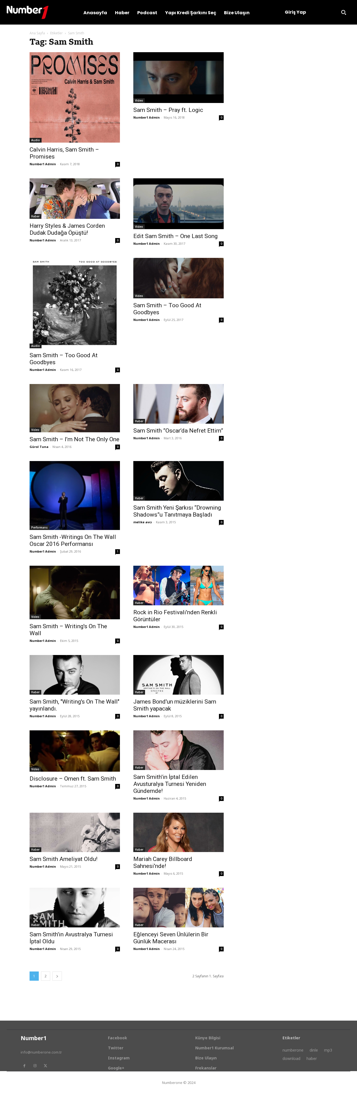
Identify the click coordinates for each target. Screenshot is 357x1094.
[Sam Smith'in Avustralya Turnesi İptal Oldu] (75, 907)
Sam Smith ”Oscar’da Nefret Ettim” (178, 430)
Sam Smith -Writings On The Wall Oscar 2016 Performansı (73, 540)
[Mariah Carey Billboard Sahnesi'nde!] (178, 832)
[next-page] (57, 976)
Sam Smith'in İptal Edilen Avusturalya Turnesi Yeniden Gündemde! (169, 784)
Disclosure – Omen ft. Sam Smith (73, 778)
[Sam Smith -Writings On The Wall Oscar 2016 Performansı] (75, 495)
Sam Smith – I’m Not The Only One (74, 439)
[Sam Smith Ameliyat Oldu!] (75, 832)
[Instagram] (34, 1065)
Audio (35, 140)
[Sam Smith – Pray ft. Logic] (178, 77)
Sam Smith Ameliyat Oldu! (63, 859)
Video (139, 100)
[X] (45, 1065)
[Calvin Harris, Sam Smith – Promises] (75, 97)
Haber (35, 216)
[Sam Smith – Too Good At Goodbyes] (75, 303)
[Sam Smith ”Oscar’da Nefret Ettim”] (178, 404)
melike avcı (142, 522)
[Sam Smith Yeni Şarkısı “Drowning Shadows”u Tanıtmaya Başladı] (178, 481)
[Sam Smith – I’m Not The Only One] (75, 408)
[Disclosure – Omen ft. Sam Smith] (75, 751)
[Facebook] (24, 1065)
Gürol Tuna (39, 447)
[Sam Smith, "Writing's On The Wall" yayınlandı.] (75, 675)
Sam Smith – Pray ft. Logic (168, 110)
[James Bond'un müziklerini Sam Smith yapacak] (178, 675)
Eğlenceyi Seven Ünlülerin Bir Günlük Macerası (170, 938)
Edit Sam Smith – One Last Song (175, 236)
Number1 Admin (43, 164)
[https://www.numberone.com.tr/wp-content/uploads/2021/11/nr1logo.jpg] (28, 12)
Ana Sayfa (37, 33)
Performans (39, 527)
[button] (343, 12)
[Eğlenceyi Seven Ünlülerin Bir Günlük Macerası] (178, 907)
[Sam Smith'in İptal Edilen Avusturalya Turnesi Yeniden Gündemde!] (178, 750)
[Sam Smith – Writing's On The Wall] (75, 592)
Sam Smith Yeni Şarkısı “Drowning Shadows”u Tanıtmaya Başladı (177, 511)
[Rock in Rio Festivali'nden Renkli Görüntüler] (178, 585)
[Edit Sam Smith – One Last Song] (178, 203)
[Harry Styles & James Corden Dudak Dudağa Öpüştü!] (75, 198)
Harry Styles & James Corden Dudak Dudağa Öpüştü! (67, 229)
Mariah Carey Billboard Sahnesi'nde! (162, 862)
